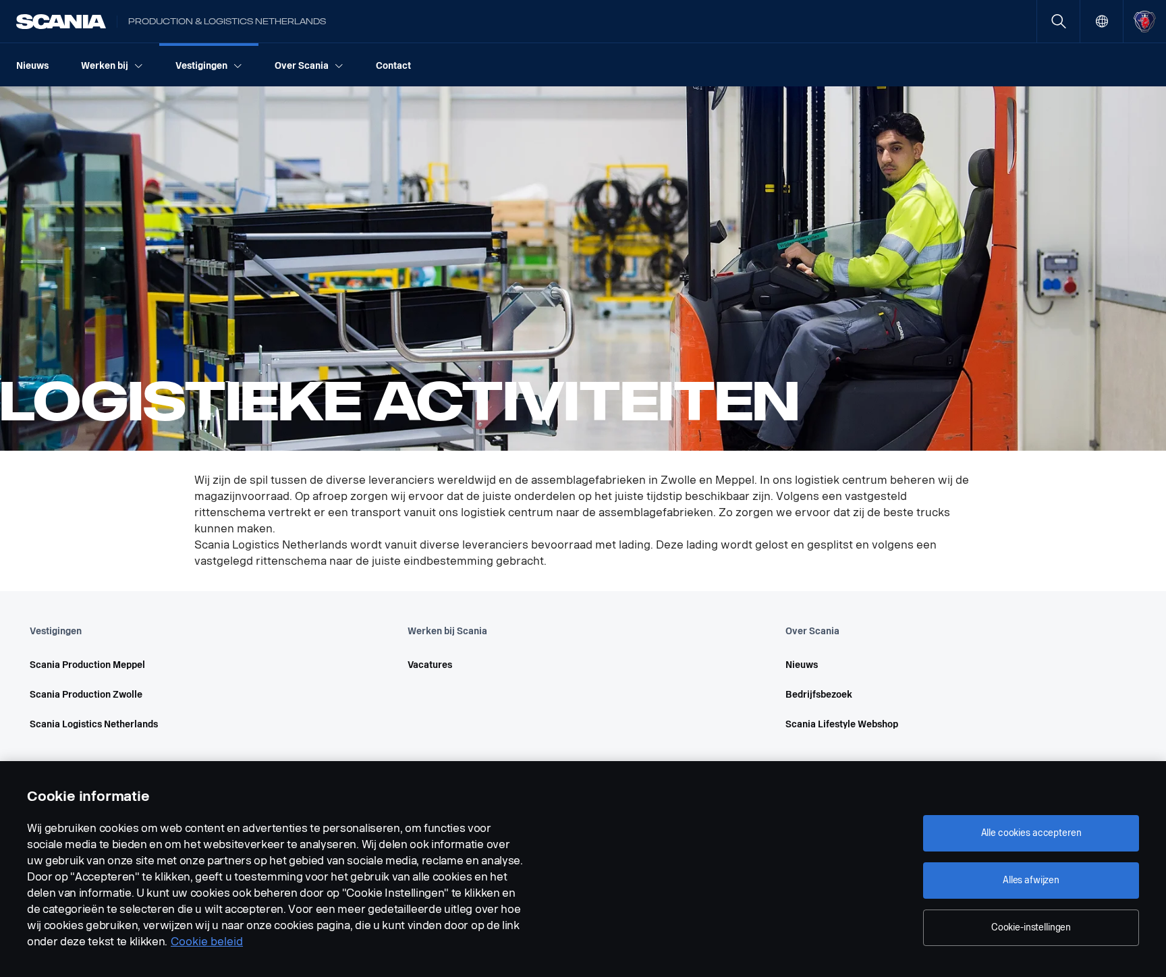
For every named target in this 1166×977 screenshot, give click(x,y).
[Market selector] (1101, 21)
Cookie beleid (207, 941)
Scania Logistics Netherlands (94, 724)
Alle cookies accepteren (1031, 833)
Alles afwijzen (1031, 880)
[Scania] (61, 21)
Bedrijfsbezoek (818, 694)
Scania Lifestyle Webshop (841, 724)
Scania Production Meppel (87, 665)
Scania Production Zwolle (86, 694)
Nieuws (801, 665)
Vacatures (430, 665)
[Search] (1058, 21)
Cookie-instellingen (1031, 927)
